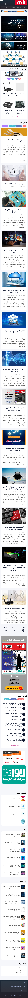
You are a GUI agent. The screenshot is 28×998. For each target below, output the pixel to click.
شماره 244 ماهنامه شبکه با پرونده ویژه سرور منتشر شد (14, 409)
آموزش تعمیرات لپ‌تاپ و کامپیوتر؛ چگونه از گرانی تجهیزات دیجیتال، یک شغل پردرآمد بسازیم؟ (11, 917)
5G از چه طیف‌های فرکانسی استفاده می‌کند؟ (21, 47)
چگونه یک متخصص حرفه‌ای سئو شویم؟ (14, 211)
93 (20, 630)
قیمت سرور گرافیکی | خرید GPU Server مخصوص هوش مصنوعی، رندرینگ (11, 894)
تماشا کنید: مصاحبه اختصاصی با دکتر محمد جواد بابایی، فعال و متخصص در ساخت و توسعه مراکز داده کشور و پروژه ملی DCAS (13, 709)
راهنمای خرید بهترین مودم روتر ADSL (14, 608)
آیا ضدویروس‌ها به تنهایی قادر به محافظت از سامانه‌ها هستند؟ (14, 528)
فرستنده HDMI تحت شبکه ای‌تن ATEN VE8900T (8, 112)
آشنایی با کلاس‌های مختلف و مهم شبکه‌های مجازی (20, 38)
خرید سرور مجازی (20, 972)
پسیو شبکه (22, 974)
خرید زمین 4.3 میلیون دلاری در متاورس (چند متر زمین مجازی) (12, 865)
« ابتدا (23, 627)
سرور (6, 995)
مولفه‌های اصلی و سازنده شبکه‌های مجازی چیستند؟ (8, 38)
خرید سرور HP (21, 968)
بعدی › (5, 630)
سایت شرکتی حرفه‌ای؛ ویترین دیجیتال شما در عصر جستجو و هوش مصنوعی (12, 902)
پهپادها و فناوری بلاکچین (16, 719)
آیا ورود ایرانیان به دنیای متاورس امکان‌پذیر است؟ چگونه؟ (13, 858)
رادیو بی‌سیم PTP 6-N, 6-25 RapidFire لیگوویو (20, 94)
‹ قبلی (18, 627)
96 (12, 630)
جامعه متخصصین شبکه (15, 814)
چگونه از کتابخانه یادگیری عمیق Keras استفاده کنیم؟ (14, 370)
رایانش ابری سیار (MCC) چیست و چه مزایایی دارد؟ (14, 291)
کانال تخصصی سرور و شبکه (14, 806)
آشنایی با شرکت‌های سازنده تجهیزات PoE (14, 332)
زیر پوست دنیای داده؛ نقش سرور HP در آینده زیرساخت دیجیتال (12, 940)
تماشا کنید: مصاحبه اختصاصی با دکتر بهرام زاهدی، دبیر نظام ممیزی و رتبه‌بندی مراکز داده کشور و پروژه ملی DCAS (12, 715)
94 (17, 630)
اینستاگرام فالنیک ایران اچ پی (14, 799)
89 (9, 627)
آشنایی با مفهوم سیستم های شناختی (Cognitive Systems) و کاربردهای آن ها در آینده (13, 740)
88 (12, 627)
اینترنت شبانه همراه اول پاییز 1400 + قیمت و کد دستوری (14, 449)
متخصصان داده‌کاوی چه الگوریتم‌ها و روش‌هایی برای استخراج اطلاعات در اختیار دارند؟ (13, 735)
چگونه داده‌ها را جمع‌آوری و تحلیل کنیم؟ (14, 251)
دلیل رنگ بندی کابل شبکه (14, 925)
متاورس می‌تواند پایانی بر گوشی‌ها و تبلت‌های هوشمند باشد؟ (12, 835)
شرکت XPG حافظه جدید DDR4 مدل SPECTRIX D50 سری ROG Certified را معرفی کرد (14, 568)
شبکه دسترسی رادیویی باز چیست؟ (7, 47)
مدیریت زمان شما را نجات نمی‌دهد (15, 184)
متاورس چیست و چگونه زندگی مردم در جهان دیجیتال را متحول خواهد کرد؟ (12, 873)
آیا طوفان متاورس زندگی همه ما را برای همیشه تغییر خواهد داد (12, 850)
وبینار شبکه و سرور (16, 822)
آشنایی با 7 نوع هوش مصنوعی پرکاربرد (14, 729)
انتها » (14, 633)
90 (7, 627)
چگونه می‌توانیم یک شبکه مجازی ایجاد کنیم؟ (16, 65)
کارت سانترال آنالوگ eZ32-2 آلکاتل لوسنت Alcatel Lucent (19, 112)
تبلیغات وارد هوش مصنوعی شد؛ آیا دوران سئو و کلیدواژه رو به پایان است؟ (14, 24)
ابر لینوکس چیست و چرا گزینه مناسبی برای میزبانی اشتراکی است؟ (14, 488)
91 (4, 627)
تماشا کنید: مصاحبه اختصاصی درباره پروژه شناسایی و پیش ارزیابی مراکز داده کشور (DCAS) (13, 725)
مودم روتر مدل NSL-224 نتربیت (8, 94)
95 (14, 630)
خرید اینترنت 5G (21, 970)
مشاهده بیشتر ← (14, 117)
